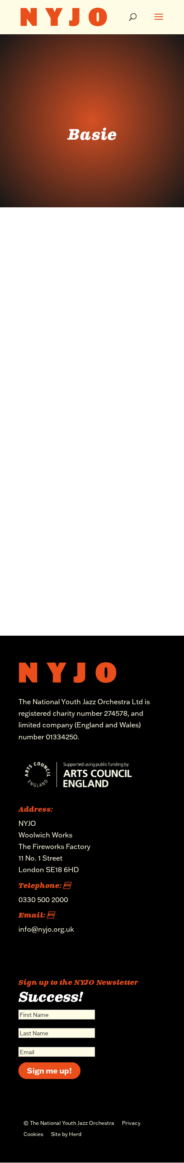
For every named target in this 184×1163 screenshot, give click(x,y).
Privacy (131, 1123)
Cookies (33, 1134)
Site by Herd (66, 1134)
